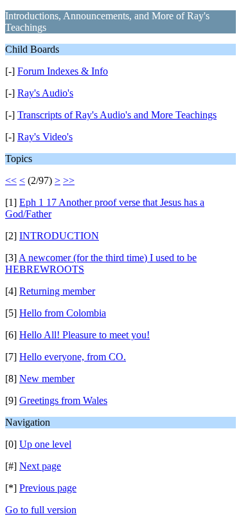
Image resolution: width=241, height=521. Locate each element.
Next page (40, 466)
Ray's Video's (45, 136)
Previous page (47, 487)
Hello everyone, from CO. (72, 356)
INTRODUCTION (59, 235)
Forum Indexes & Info (62, 71)
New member (47, 378)
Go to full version (40, 509)
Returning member (57, 291)
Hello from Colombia (62, 312)
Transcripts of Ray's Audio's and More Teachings (117, 114)
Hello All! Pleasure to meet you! (84, 334)
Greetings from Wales (63, 400)
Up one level (45, 444)
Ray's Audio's (45, 92)
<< (11, 180)
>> (69, 180)
